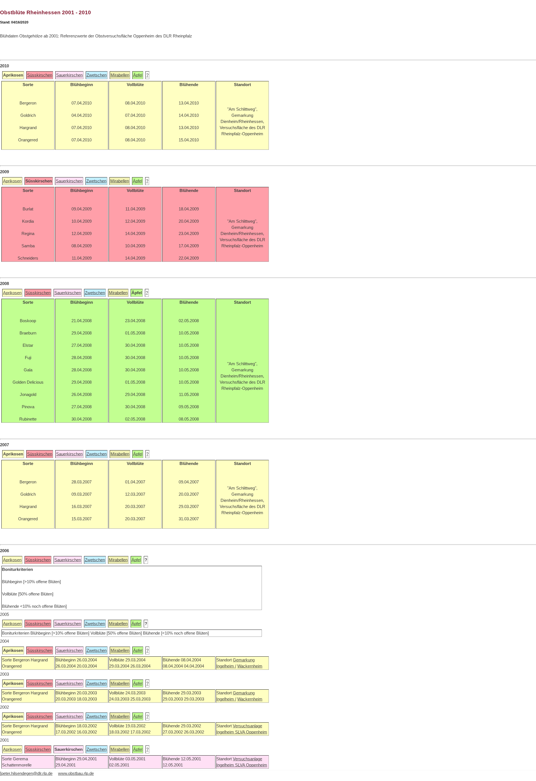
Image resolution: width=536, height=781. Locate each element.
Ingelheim (225, 732)
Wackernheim (249, 666)
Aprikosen (12, 181)
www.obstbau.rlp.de (76, 773)
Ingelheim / (226, 666)
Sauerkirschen (69, 75)
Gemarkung (244, 660)
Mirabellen (120, 75)
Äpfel (137, 75)
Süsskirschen (39, 75)
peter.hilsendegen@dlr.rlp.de (26, 773)
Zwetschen (97, 75)
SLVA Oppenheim (251, 732)
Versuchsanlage (247, 726)
